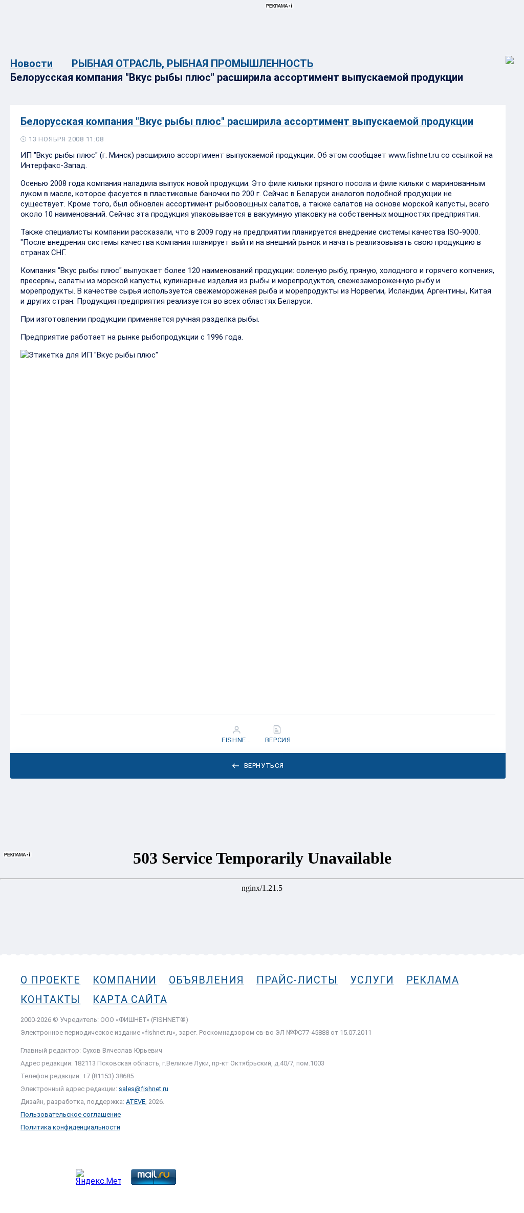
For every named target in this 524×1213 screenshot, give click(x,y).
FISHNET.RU (238, 740)
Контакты (50, 999)
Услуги (372, 980)
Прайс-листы (297, 980)
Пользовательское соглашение (70, 1114)
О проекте (50, 980)
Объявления (206, 980)
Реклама (432, 980)
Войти (503, 55)
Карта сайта (130, 999)
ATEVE (135, 1101)
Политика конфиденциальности (70, 1127)
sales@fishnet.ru (143, 1089)
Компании (124, 980)
